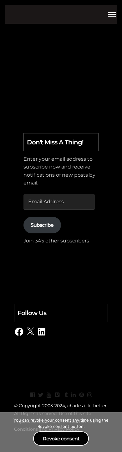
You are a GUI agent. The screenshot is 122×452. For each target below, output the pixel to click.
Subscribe (42, 225)
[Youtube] (48, 395)
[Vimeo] (56, 395)
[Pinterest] (81, 395)
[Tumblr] (65, 395)
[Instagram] (89, 395)
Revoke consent (61, 439)
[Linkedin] (73, 395)
